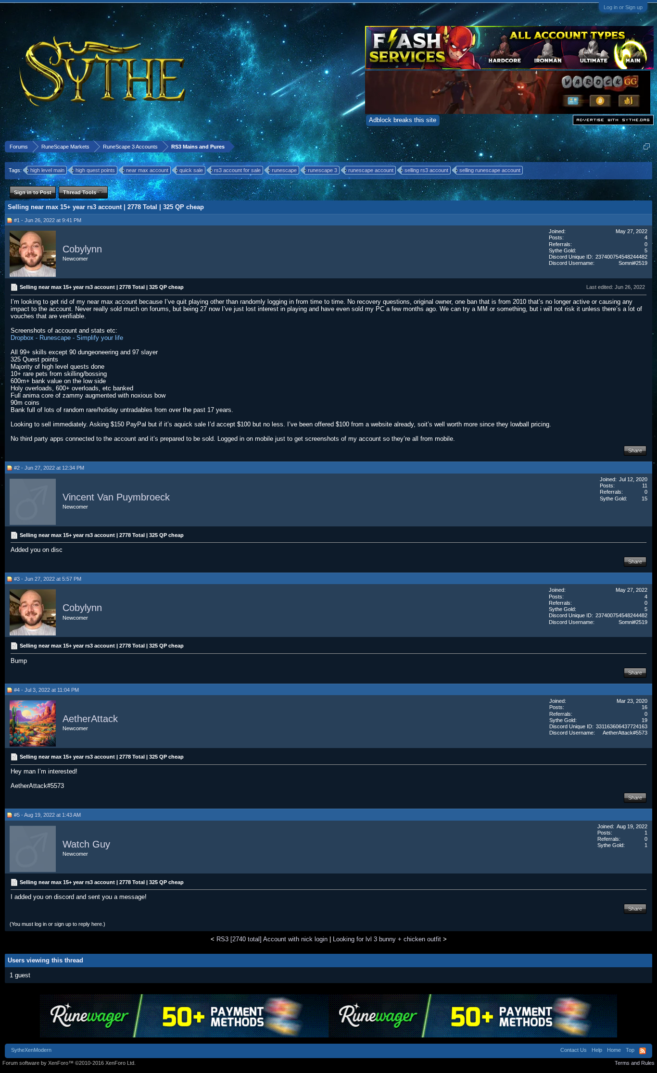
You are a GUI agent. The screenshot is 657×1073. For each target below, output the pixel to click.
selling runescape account (489, 170)
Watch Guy (86, 844)
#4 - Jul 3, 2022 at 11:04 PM (46, 690)
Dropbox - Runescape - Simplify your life (67, 337)
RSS (642, 1051)
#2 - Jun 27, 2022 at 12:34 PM (49, 468)
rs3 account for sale (237, 170)
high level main (47, 170)
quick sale (191, 170)
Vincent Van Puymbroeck (116, 497)
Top (630, 1050)
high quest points (95, 170)
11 (644, 485)
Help (597, 1050)
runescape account (370, 170)
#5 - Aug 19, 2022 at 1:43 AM (47, 815)
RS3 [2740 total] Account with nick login (272, 939)
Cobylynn (82, 249)
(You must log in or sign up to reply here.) (57, 924)
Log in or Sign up (623, 7)
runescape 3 (322, 170)
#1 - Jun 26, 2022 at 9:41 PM (47, 220)
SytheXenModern (31, 1050)
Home (614, 1050)
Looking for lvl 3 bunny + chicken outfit (387, 939)
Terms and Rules (635, 1063)
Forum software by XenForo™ (69, 1063)
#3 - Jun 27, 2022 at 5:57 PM (47, 579)
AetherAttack (90, 718)
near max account (147, 170)
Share (635, 450)
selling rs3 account (426, 170)
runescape (284, 170)
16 (644, 707)
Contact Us (573, 1050)
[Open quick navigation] (647, 146)
